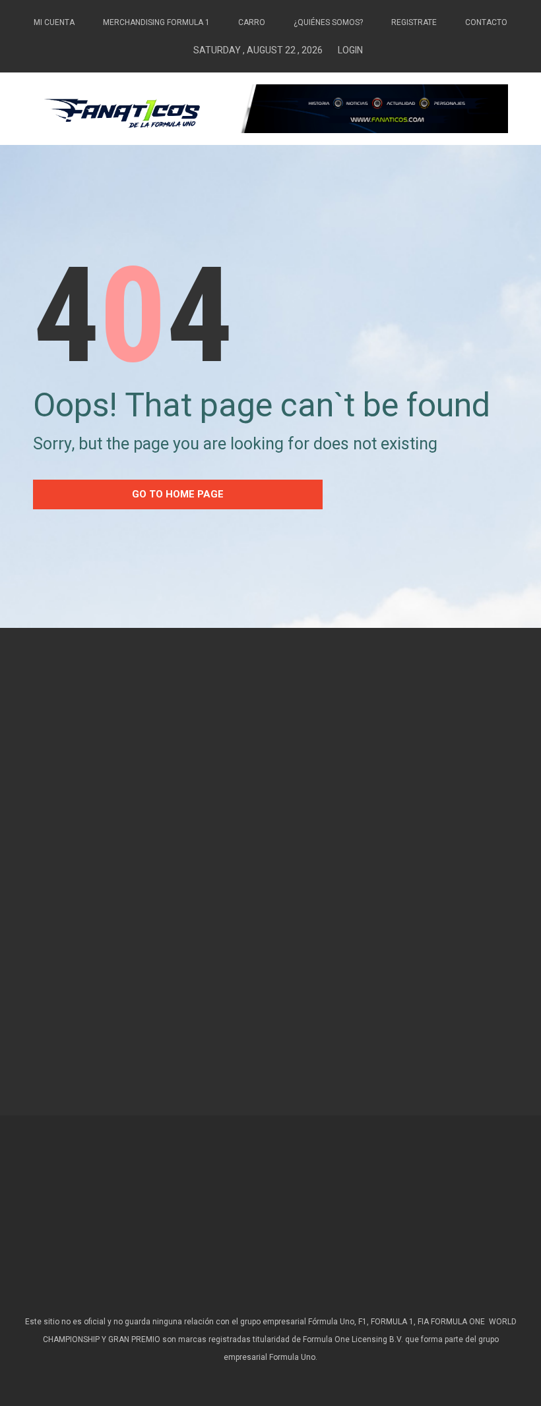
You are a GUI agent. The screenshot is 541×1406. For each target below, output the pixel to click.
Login (350, 50)
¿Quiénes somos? (328, 22)
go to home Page (178, 494)
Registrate (414, 22)
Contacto (486, 22)
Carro (251, 22)
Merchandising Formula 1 (156, 22)
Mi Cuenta (54, 22)
